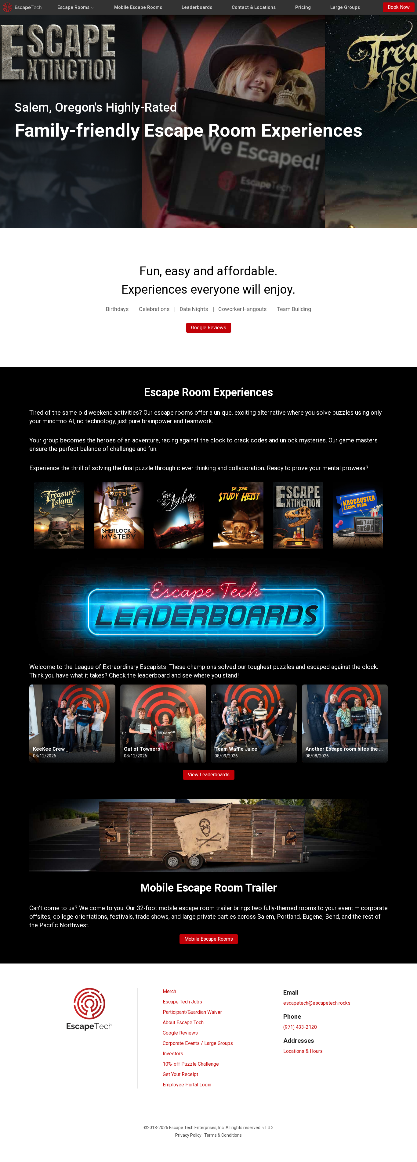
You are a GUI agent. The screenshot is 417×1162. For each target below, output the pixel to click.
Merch (169, 991)
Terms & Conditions (223, 1135)
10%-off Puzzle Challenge (191, 1064)
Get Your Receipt (180, 1074)
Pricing (303, 7)
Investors (173, 1054)
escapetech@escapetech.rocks (316, 1003)
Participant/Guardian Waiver (192, 1012)
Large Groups (345, 7)
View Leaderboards (209, 775)
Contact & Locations (254, 7)
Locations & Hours (303, 1051)
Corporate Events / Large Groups (198, 1043)
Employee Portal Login (187, 1085)
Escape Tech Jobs (182, 1002)
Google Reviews (208, 328)
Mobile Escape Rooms (138, 7)
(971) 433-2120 (300, 1027)
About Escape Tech (183, 1022)
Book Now (399, 7)
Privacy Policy (188, 1135)
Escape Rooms (73, 7)
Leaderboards (197, 7)
